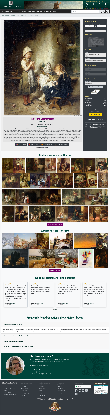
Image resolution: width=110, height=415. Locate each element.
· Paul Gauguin (60, 388)
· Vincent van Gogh (61, 385)
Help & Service (47, 11)
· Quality (40, 390)
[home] (2, 11)
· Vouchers (41, 394)
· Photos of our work (43, 392)
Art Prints (6, 11)
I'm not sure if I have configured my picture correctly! (18, 346)
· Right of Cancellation (25, 392)
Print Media (39, 11)
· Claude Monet (60, 386)
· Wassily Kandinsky (61, 390)
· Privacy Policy (24, 390)
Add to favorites (34, 144)
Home (2, 15)
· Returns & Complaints (25, 394)
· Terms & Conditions (25, 388)
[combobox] (95, 31)
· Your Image (41, 385)
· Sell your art (41, 386)
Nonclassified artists (15, 15)
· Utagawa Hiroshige (61, 392)
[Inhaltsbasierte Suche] (103, 11)
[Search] (100, 11)
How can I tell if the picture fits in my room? (16, 336)
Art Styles (24, 11)
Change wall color (48, 144)
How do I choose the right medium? (13, 341)
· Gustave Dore (60, 394)
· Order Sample (42, 395)
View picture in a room (62, 144)
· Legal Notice (23, 386)
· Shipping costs (42, 388)
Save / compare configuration (96, 86)
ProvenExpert (11, 303)
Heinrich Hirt (23, 15)
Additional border (88, 29)
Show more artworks (55, 270)
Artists (12, 11)
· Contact (22, 385)
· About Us (23, 395)
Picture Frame (31, 11)
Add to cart (96, 114)
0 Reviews (45, 147)
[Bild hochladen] (107, 11)
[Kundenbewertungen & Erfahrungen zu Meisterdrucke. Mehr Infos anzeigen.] (101, 388)
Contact (54, 11)
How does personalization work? (13, 324)
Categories (17, 11)
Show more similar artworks (55, 224)
